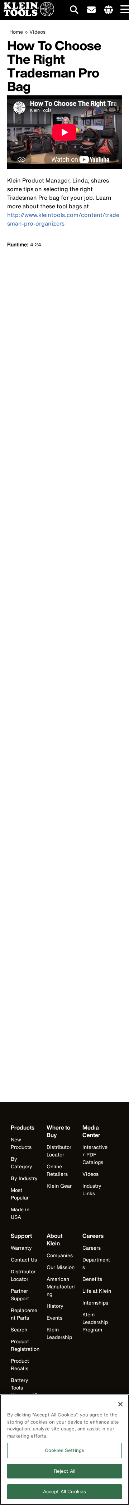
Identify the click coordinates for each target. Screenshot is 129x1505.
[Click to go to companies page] (108, 10)
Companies (60, 1255)
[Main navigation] (123, 10)
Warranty (21, 1247)
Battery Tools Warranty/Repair (24, 1391)
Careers (91, 1247)
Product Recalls (20, 1364)
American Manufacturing (61, 1286)
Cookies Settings (64, 1450)
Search (19, 1329)
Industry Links (91, 1189)
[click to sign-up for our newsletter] (91, 10)
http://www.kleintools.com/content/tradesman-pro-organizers (63, 219)
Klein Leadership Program (95, 1322)
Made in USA (20, 1213)
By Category (21, 1162)
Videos (37, 32)
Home (16, 32)
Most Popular (20, 1193)
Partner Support (20, 1294)
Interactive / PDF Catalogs (95, 1154)
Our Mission (61, 1267)
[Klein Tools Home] (27, 14)
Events (54, 1317)
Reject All (64, 1471)
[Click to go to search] (74, 11)
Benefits (92, 1279)
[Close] (120, 1404)
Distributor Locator (59, 1150)
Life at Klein (96, 1291)
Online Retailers (57, 1170)
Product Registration (25, 1345)
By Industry (24, 1178)
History (55, 1306)
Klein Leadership (59, 1333)
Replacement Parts (24, 1313)
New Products (21, 1143)
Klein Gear (59, 1185)
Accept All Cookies (64, 1491)
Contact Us (24, 1259)
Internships (95, 1302)
